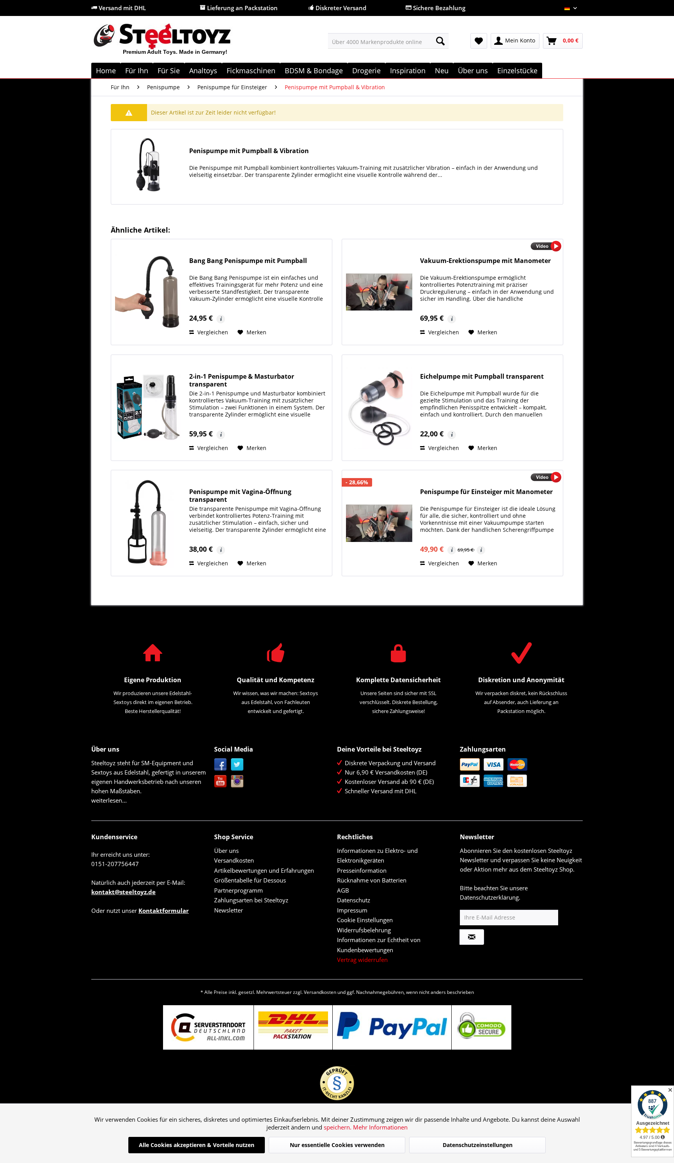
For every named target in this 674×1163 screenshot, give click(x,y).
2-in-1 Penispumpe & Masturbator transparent (241, 380)
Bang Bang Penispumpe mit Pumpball (248, 261)
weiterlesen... (109, 800)
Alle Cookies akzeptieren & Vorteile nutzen (196, 1145)
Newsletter (228, 910)
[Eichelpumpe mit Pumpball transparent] (379, 408)
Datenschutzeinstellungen (478, 1145)
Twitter (237, 764)
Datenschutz (353, 900)
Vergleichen (212, 332)
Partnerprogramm (238, 890)
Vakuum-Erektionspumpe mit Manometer (485, 261)
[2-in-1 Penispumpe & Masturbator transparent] (148, 408)
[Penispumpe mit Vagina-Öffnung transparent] (148, 523)
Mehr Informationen (380, 1127)
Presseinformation (362, 870)
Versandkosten (234, 860)
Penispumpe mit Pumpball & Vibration (249, 151)
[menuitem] (388, 41)
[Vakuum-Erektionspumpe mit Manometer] (379, 292)
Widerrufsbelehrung (364, 930)
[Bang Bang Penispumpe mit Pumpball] (148, 292)
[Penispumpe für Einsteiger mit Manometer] (379, 523)
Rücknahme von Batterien (371, 880)
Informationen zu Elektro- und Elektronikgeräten (377, 856)
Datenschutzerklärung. (490, 897)
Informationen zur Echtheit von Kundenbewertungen (378, 945)
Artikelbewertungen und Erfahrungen (264, 870)
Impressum (352, 910)
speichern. (338, 1127)
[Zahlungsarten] (519, 772)
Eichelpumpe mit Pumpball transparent (482, 376)
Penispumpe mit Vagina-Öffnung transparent (240, 495)
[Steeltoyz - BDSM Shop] (175, 42)
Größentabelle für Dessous (250, 880)
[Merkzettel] (478, 41)
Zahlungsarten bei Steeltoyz (251, 900)
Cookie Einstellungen (365, 920)
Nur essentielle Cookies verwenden (337, 1145)
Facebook (220, 764)
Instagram (237, 781)
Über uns (226, 850)
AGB (343, 890)
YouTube (220, 781)
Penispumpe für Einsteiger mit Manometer (486, 492)
